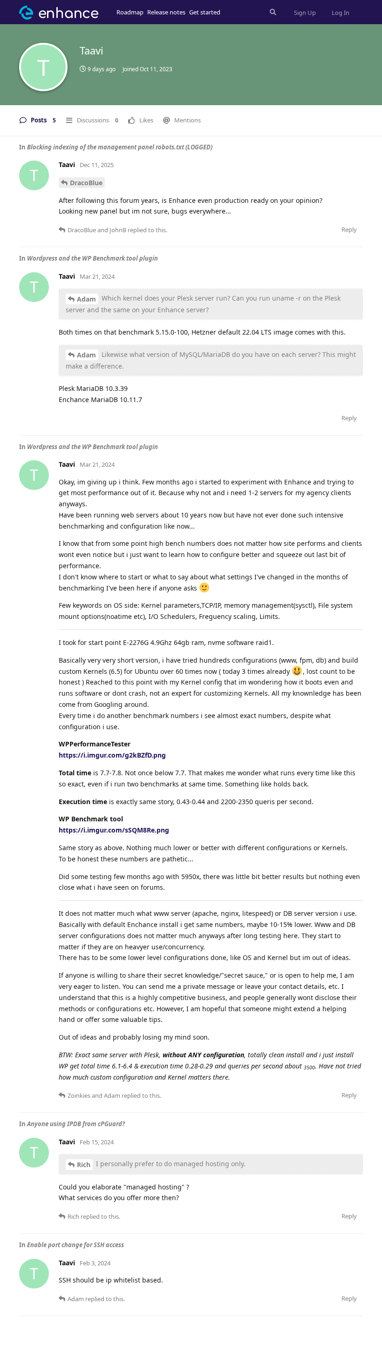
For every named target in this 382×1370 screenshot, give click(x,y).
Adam (86, 299)
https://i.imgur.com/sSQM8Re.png (114, 830)
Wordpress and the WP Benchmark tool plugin (92, 258)
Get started (204, 12)
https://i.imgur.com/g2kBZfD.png (112, 755)
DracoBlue (86, 182)
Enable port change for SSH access (75, 1245)
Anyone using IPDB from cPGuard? (76, 1124)
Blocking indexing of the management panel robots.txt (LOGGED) (119, 147)
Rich (83, 1164)
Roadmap (129, 12)
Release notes (166, 12)
